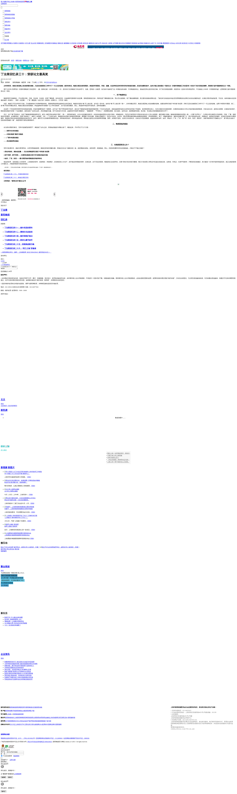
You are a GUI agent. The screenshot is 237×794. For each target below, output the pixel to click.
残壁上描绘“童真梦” (11, 526)
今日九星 (27, 43)
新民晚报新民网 (18, 714)
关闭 (2, 49)
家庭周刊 (7, 29)
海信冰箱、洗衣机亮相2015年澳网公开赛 (17, 669)
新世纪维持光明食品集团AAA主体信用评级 (18, 673)
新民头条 (19, 60)
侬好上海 (14, 717)
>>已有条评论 (5, 264)
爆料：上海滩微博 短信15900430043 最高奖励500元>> (32, 252)
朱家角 (15, 43)
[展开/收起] (4, 294)
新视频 (4, 467)
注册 (2, 3)
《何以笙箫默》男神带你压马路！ (118, 460)
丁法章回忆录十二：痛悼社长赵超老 (18, 232)
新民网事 (20, 717)
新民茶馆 (107, 48)
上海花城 (53, 717)
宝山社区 (34, 43)
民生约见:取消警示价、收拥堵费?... (15, 482)
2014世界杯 (43, 724)
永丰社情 (178, 43)
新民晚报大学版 (9, 18)
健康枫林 (67, 43)
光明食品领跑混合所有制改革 (14, 667)
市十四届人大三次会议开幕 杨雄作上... (17, 473)
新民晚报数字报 (10, 710)
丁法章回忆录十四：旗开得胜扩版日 (18, 236)
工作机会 (21, 721)
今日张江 (191, 43)
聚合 (129, 48)
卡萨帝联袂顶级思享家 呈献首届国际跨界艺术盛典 (20, 663)
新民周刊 (7, 21)
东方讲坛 (32, 724)
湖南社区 (60, 43)
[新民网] (78, 46)
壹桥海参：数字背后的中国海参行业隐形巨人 (19, 665)
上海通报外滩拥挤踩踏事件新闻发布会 (17, 535)
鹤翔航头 (10, 43)
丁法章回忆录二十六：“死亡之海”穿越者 (20, 248)
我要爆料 (4, 551)
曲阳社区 (92, 43)
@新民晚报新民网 (20, 1)
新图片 (121, 48)
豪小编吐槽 (114, 48)
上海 (101, 48)
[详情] (29, 477)
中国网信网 (50, 724)
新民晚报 (7, 11)
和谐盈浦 (134, 43)
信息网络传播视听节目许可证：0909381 (76, 738)
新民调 (138, 48)
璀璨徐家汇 (40, 43)
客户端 (3, 1)
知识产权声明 (28, 721)
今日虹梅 (73, 43)
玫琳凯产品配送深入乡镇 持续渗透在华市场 (18, 677)
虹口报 (6, 40)
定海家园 (48, 43)
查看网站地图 (5, 734)
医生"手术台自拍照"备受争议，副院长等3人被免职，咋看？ (20, 547)
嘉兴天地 (122, 43)
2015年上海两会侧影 (11, 491)
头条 (97, 48)
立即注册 (13, 760)
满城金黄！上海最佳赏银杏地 (14, 621)
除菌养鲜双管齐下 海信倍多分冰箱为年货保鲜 (19, 662)
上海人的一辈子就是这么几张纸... (118, 462)
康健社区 (147, 43)
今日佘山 (172, 43)
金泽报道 (141, 43)
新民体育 (39, 717)
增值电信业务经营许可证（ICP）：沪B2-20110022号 (18, 738)
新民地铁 (7, 25)
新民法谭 (33, 717)
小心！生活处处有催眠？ (12, 625)
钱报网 (37, 724)
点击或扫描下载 (18, 51)
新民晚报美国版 (9, 14)
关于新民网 (9, 721)
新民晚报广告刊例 (45, 721)
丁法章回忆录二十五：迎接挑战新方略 (19, 244)
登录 (5, 3)
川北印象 (160, 43)
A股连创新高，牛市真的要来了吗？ (12, 580)
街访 (125, 48)
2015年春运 (4, 585)
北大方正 (13, 724)
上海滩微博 (17, 774)
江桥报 (110, 43)
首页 (93, 48)
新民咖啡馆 (71, 717)
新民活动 (64, 717)
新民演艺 (58, 717)
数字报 (7, 1)
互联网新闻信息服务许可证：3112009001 (49, 738)
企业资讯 (5, 654)
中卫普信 (26, 724)
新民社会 (26, 60)
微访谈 (17, 549)
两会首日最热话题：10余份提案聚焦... (16, 500)
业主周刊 (7, 32)
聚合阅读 (5, 566)
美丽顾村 (128, 43)
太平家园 (115, 43)
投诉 (149, 48)
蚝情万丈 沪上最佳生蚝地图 (13, 617)
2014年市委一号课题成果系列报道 (12, 578)
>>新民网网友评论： (7, 252)
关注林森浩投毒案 (7, 583)
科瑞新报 (197, 43)
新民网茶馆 (26, 717)
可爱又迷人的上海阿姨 (114, 455)
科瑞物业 (54, 43)
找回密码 (16, 756)
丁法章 (4, 210)
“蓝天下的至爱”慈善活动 (9, 575)
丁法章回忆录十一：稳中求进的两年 (18, 228)
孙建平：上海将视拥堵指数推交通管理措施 (18, 509)
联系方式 (16, 721)
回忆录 (4, 219)
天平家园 (4, 43)
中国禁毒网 (57, 724)
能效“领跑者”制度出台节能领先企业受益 (17, 671)
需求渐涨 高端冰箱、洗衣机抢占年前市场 (17, 675)
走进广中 (153, 43)
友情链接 (36, 721)
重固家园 (166, 43)
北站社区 (104, 43)
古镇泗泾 (21, 43)
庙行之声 (98, 43)
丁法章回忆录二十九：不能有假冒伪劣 (16, 174)
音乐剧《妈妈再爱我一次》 (13, 619)
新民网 (18, 707)
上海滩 (12, 1)
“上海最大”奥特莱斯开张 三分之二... (16, 517)
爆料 (153, 48)
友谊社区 (185, 43)
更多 (2, 404)
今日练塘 (79, 43)
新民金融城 (46, 717)
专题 (133, 48)
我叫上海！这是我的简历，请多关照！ (119, 453)
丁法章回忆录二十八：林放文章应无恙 (16, 177)
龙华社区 (86, 43)
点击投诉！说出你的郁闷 (9, 405)
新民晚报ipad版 (20, 710)
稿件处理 (8, 290)
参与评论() (53, 82)
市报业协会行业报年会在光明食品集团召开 (18, 679)
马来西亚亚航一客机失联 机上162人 (12, 573)
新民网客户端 (29, 710)
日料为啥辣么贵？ (113, 457)
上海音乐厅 (19, 724)
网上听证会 (10, 549)
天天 (3, 399)
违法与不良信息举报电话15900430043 (39, 741)
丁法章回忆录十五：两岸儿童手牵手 (18, 240)
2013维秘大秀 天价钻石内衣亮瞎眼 (15, 623)
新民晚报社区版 (31, 707)
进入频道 (4, 450)
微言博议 (144, 48)
